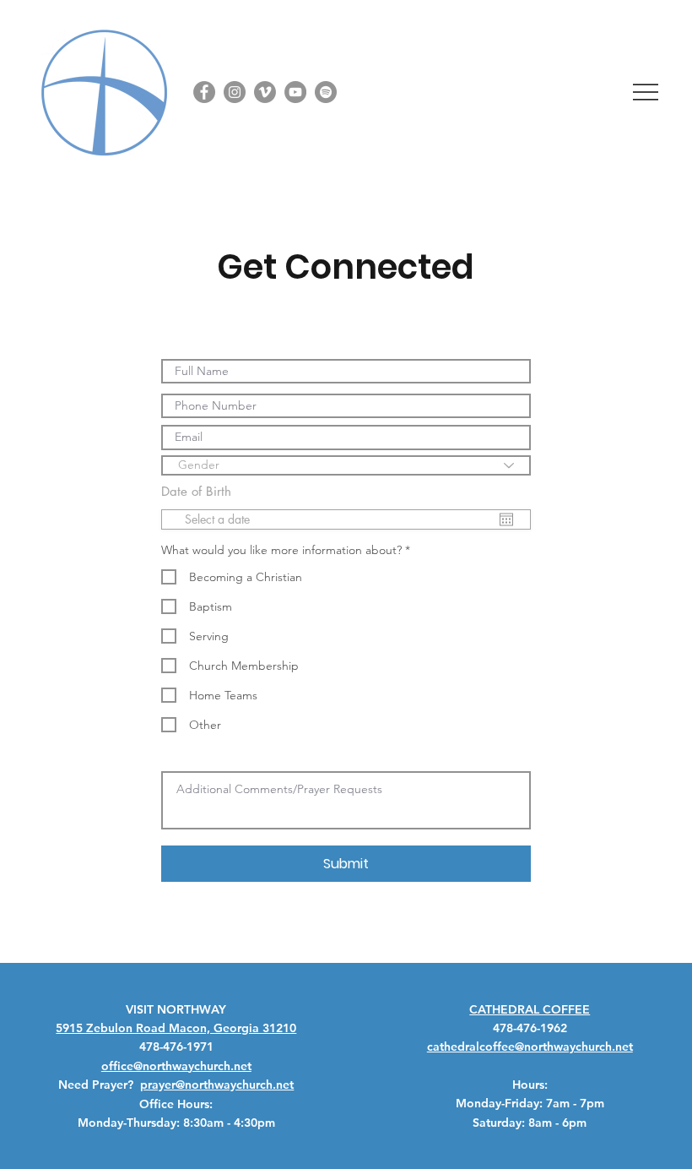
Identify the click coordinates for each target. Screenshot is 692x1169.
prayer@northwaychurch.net (217, 1084)
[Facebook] (204, 92)
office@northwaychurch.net (176, 1066)
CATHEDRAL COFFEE (529, 1009)
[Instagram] (235, 92)
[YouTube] (295, 92)
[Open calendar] (506, 519)
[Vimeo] (265, 92)
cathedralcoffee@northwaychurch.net (530, 1046)
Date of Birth (205, 491)
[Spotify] (326, 92)
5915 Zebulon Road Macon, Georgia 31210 (176, 1028)
